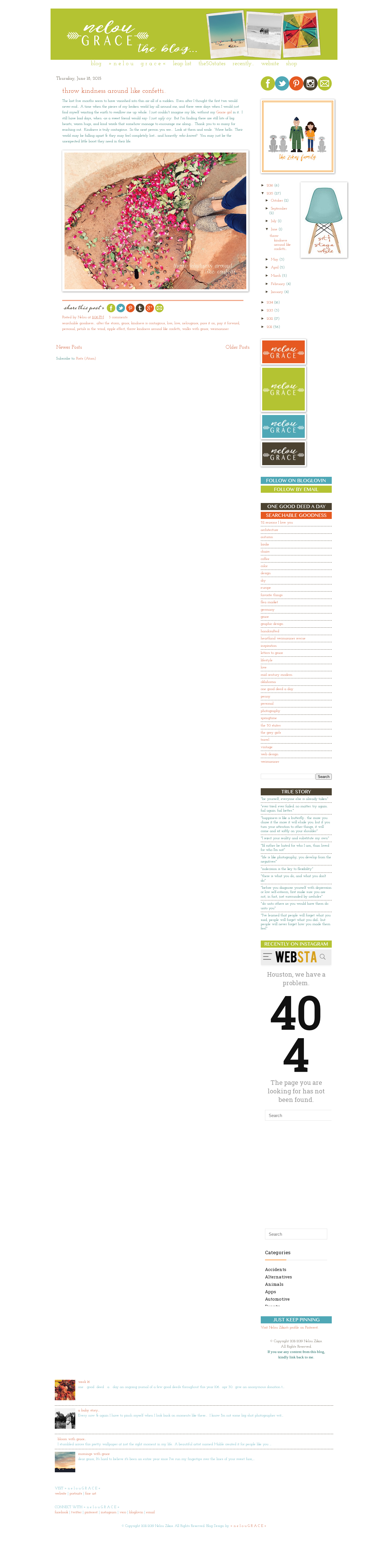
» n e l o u (121, 64)
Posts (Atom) (86, 358)
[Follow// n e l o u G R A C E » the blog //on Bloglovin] (296, 483)
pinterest (91, 1512)
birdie (265, 544)
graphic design (272, 624)
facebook (61, 1512)
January (277, 292)
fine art (90, 1493)
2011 (270, 327)
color (264, 566)
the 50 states (271, 725)
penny (265, 696)
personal (68, 329)
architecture (269, 530)
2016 (270, 185)
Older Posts (237, 347)
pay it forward (228, 323)
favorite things (272, 595)
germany (268, 609)
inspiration (269, 646)
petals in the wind (91, 329)
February (278, 284)
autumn (267, 537)
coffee (265, 559)
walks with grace (195, 329)
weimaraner (219, 329)
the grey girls (271, 732)
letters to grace (272, 653)
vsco (123, 1512)
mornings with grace (94, 1454)
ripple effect (116, 329)
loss (169, 323)
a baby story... (88, 1410)
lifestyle (267, 660)
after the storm (108, 323)
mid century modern (276, 675)
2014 (270, 302)
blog (96, 64)
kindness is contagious (148, 323)
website (270, 64)
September (279, 208)
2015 (270, 193)
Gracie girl (224, 112)
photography (270, 711)
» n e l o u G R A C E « (248, 1526)
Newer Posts (69, 347)
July (274, 221)
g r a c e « (153, 64)
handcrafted (270, 631)
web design (269, 754)
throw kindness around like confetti (153, 329)
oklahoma (268, 682)
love (177, 323)
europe (266, 588)
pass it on (207, 323)
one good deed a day (277, 689)
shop (291, 64)
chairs (265, 551)
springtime (269, 718)
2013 (270, 310)
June (275, 229)
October (277, 200)
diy (263, 580)
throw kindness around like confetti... (114, 91)
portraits (76, 1493)
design (266, 573)
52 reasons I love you (277, 522)
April (275, 267)
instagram (108, 1512)
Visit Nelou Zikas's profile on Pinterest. (289, 1327)
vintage (267, 747)
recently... (243, 64)
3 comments (118, 317)
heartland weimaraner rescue (283, 638)
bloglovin (136, 1512)
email (150, 1512)
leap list (182, 64)
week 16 (84, 1382)
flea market (269, 602)
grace (125, 323)
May (275, 259)
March (276, 276)
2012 (270, 319)
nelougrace (190, 323)
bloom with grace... (72, 1439)
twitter (76, 1512)
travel (265, 740)
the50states (212, 64)
